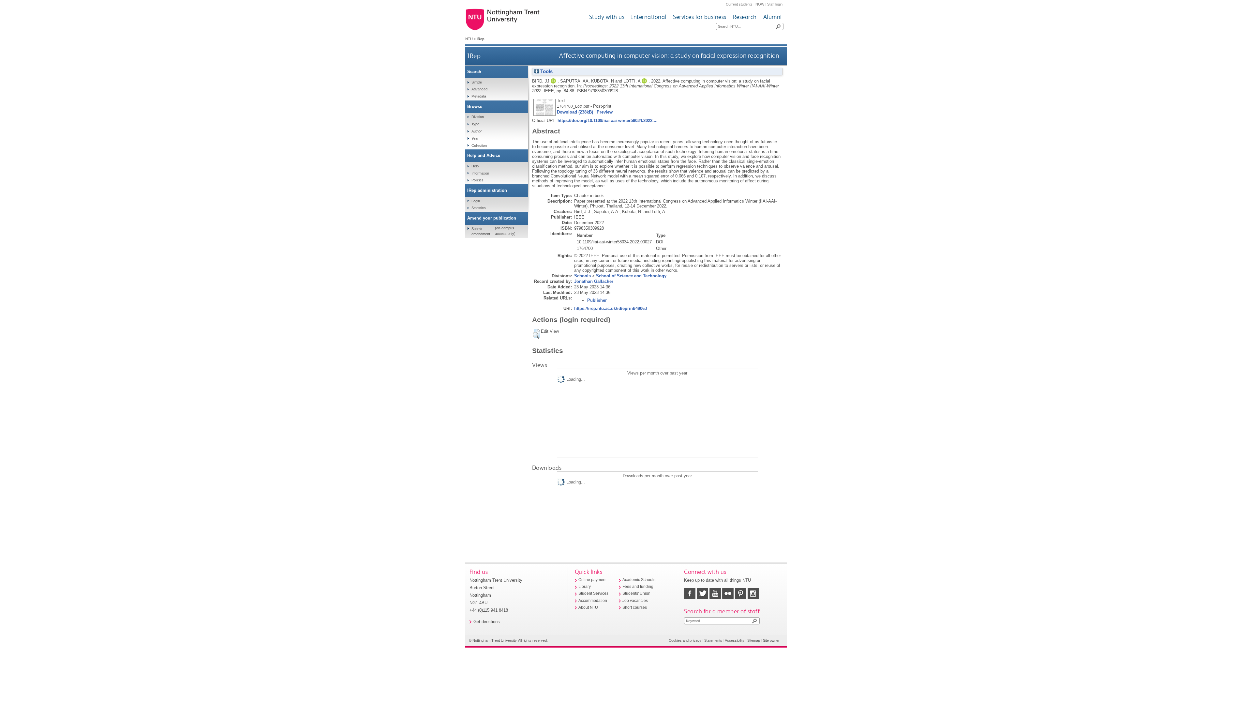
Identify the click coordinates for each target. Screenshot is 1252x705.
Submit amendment (480, 231)
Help (475, 166)
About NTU (588, 607)
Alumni (772, 17)
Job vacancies (635, 601)
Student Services (593, 593)
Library (584, 587)
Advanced (479, 89)
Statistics (478, 208)
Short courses (634, 607)
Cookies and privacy (685, 640)
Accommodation (592, 601)
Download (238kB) (575, 112)
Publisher (597, 300)
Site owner (771, 640)
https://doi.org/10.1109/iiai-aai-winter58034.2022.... (608, 120)
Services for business (699, 17)
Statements (713, 640)
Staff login (774, 4)
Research (745, 17)
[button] (536, 334)
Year (475, 138)
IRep (474, 56)
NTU (469, 39)
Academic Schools (638, 580)
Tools (546, 71)
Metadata (478, 96)
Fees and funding (637, 587)
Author (476, 131)
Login (475, 201)
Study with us (607, 17)
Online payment (592, 580)
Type (475, 124)
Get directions (486, 621)
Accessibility (734, 640)
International (648, 17)
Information (480, 173)
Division (477, 117)
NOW (759, 4)
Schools (582, 275)
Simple (476, 82)
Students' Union (636, 593)
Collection (479, 145)
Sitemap (753, 640)
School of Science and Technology (631, 275)
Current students (739, 4)
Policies (477, 180)
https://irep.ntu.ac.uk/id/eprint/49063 (610, 308)
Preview (605, 112)
